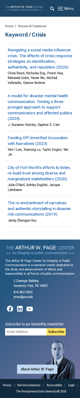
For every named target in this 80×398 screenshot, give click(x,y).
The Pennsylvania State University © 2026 (41, 391)
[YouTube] (29, 311)
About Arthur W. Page (37, 369)
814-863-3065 (23, 292)
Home (9, 26)
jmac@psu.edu (23, 297)
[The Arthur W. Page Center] (25, 8)
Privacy (7, 385)
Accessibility (54, 385)
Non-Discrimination (29, 385)
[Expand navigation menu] (52, 8)
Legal (71, 385)
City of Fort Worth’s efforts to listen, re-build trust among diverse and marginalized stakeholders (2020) (39, 173)
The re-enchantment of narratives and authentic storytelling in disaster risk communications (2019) (39, 208)
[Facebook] (10, 311)
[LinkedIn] (20, 311)
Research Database (32, 26)
